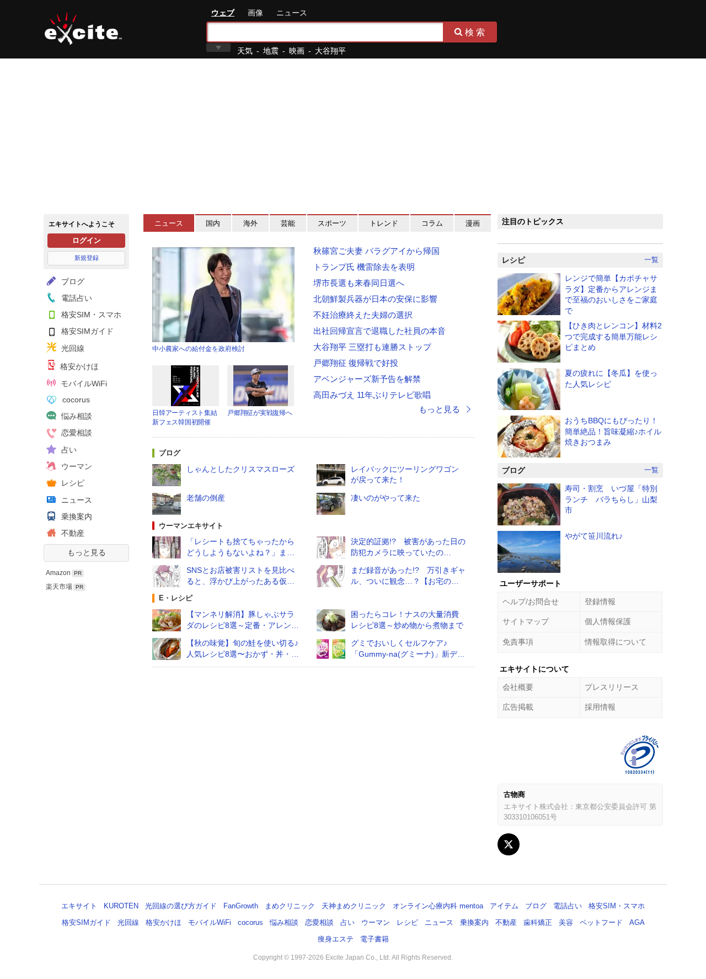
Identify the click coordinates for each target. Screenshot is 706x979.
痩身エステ (336, 939)
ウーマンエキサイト (191, 526)
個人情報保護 (608, 621)
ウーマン (75, 466)
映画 (296, 50)
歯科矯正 (537, 922)
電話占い (75, 298)
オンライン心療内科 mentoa (438, 906)
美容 (566, 922)
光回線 (71, 348)
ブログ (71, 281)
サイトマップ (525, 621)
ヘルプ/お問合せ (530, 601)
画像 (255, 12)
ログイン (86, 240)
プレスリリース (612, 687)
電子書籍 (374, 939)
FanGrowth (240, 906)
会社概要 (517, 687)
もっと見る (86, 552)
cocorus (75, 399)
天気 (245, 50)
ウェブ (222, 12)
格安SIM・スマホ (90, 314)
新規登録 (86, 257)
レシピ (71, 482)
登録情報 (600, 601)
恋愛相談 (75, 432)
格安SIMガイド (86, 331)
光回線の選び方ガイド (181, 906)
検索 (476, 32)
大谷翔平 (330, 50)
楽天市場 (59, 586)
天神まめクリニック (354, 906)
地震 (271, 50)
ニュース (291, 12)
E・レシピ (175, 598)
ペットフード (601, 922)
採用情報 (600, 707)
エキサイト (83, 28)
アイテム (504, 906)
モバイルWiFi (82, 383)
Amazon (58, 573)
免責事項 (517, 641)
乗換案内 (75, 516)
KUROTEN (121, 906)
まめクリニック (290, 906)
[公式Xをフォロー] (509, 844)
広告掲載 (517, 707)
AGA (637, 922)
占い (68, 449)
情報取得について (615, 641)
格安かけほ (78, 366)
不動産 (71, 533)
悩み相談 (75, 416)
